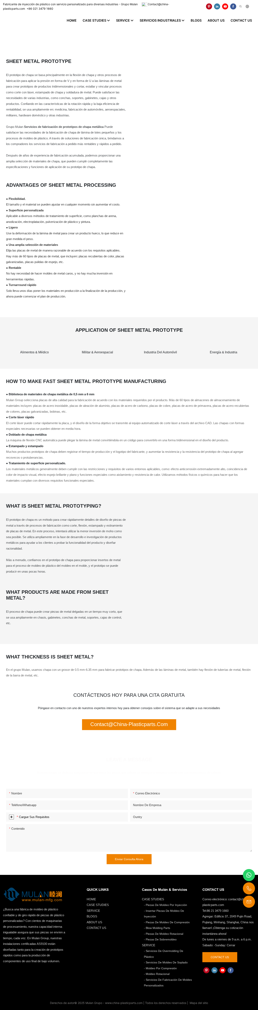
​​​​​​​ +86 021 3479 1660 (39, 8)
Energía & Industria (223, 352)
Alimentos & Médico (34, 352)
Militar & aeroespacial (97, 352)
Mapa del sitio (198, 1003)
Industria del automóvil (160, 352)
